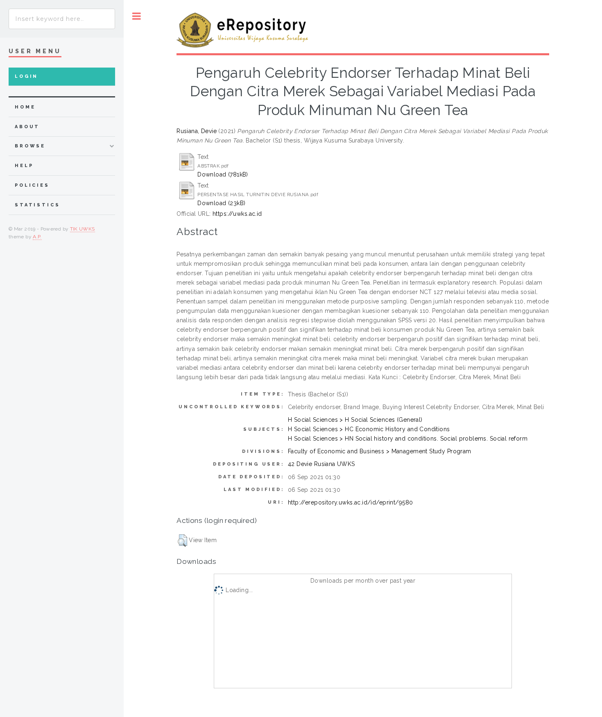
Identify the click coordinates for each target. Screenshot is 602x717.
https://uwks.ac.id (237, 213)
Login (26, 76)
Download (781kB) (222, 174)
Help (24, 165)
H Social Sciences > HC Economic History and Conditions (369, 429)
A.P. (37, 237)
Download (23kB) (221, 203)
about (27, 126)
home (25, 107)
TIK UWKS (82, 229)
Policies (32, 185)
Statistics (37, 205)
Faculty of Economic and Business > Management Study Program (379, 451)
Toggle (136, 16)
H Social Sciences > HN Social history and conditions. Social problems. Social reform (407, 438)
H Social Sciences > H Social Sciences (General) (355, 419)
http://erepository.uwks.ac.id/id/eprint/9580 (350, 502)
